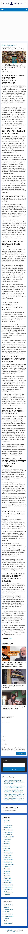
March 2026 (7, 823)
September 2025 (9, 837)
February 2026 (8, 825)
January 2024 (7, 882)
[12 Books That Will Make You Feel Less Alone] (14, 676)
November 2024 (8, 859)
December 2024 (8, 857)
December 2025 (8, 830)
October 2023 (8, 889)
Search (5, 760)
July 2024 (6, 869)
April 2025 (7, 848)
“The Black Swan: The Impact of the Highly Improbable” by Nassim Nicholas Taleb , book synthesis (13, 664)
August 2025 (7, 839)
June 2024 (7, 871)
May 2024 (7, 873)
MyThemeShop (16, 932)
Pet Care (6, 918)
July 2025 (6, 841)
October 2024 (8, 862)
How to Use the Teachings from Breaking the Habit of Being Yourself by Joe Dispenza (14, 781)
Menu (2, 10)
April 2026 (7, 820)
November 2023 (8, 887)
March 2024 (7, 878)
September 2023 (9, 892)
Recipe (6, 921)
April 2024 (7, 876)
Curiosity (6, 907)
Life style (6, 911)
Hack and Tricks (8, 909)
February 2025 (8, 853)
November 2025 (8, 832)
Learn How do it (9, 930)
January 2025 (7, 855)
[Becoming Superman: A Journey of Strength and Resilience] (14, 697)
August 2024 (7, 866)
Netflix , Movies (8, 914)
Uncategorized (8, 923)
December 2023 (8, 885)
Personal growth (8, 916)
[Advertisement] (14, 26)
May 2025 (7, 846)
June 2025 (7, 843)
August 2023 (7, 894)
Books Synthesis (7, 72)
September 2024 (9, 864)
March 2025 (7, 850)
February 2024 (8, 880)
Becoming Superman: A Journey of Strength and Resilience (13, 708)
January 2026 (7, 827)
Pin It (10, 638)
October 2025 (8, 834)
